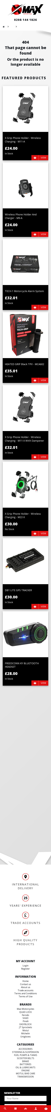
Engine (25, 1070)
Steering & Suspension (25, 1052)
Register (25, 968)
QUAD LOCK (25, 1012)
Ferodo (25, 1015)
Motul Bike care (25, 1073)
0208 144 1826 (25, 20)
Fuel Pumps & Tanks (25, 1055)
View (43, 157)
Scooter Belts (25, 1058)
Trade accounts (25, 990)
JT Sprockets (25, 1027)
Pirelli (25, 1021)
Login (25, 965)
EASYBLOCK (25, 1024)
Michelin (25, 1033)
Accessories (26, 1048)
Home (25, 981)
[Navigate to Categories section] (15, 1108)
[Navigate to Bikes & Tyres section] (25, 1108)
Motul (25, 1030)
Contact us (25, 984)
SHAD (25, 1018)
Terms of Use (26, 996)
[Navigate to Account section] (36, 1108)
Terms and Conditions (25, 993)
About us (25, 987)
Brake (25, 1061)
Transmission (25, 1076)
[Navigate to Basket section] (46, 1108)
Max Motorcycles (25, 1008)
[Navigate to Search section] (5, 1108)
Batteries (25, 1064)
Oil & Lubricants (25, 1067)
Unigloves (25, 1036)
